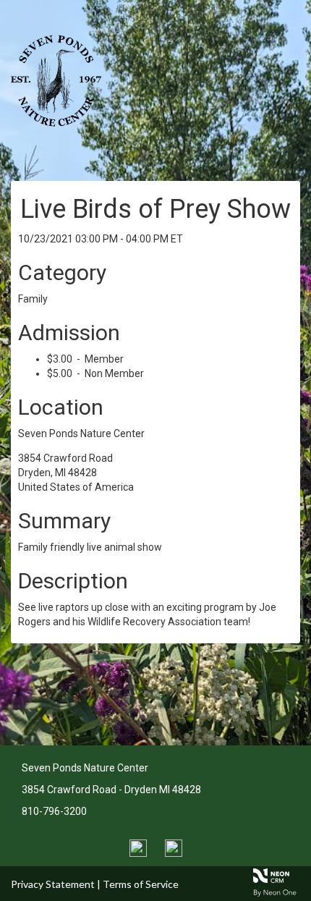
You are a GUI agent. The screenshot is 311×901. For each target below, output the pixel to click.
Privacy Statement (53, 884)
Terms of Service (141, 884)
